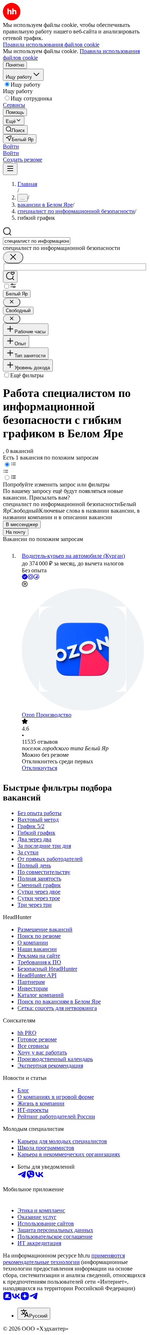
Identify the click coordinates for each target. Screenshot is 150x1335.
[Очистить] (13, 257)
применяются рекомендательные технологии (64, 1258)
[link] (15, 129)
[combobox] (36, 241)
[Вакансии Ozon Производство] (82, 650)
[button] (11, 146)
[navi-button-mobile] (10, 169)
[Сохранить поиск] (10, 277)
